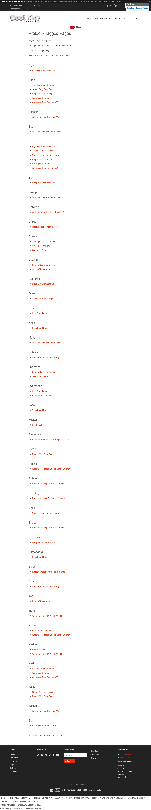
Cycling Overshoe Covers (43, 241)
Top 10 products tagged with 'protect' (54, 55)
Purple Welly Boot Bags (43, 93)
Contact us (14, 757)
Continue (111, 2)
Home (88, 18)
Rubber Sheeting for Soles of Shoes (48, 483)
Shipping (13, 764)
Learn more (118, 1)
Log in (108, 5)
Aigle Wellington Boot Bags (44, 70)
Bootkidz (82, 784)
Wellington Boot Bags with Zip (45, 102)
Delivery (13, 768)
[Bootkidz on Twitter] (38, 755)
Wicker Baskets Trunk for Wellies (47, 116)
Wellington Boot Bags (42, 97)
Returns (93, 757)
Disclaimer (94, 751)
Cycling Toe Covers (41, 245)
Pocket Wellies (38, 424)
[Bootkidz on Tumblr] (53, 755)
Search (12, 754)
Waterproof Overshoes (42, 395)
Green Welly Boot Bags (42, 89)
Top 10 (117, 18)
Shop (126, 18)
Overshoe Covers (40, 250)
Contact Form (125, 757)
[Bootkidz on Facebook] (42, 755)
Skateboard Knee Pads (42, 327)
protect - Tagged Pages (138, 8)
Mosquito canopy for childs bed (46, 131)
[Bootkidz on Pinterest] (46, 755)
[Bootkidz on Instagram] (49, 755)
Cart (120, 5)
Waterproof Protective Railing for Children (51, 211)
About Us (13, 761)
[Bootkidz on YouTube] (57, 755)
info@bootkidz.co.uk (128, 754)
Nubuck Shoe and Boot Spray (45, 154)
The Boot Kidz (101, 18)
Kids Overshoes (39, 313)
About (137, 18)
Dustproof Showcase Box (43, 182)
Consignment (95, 754)
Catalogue (13, 771)
